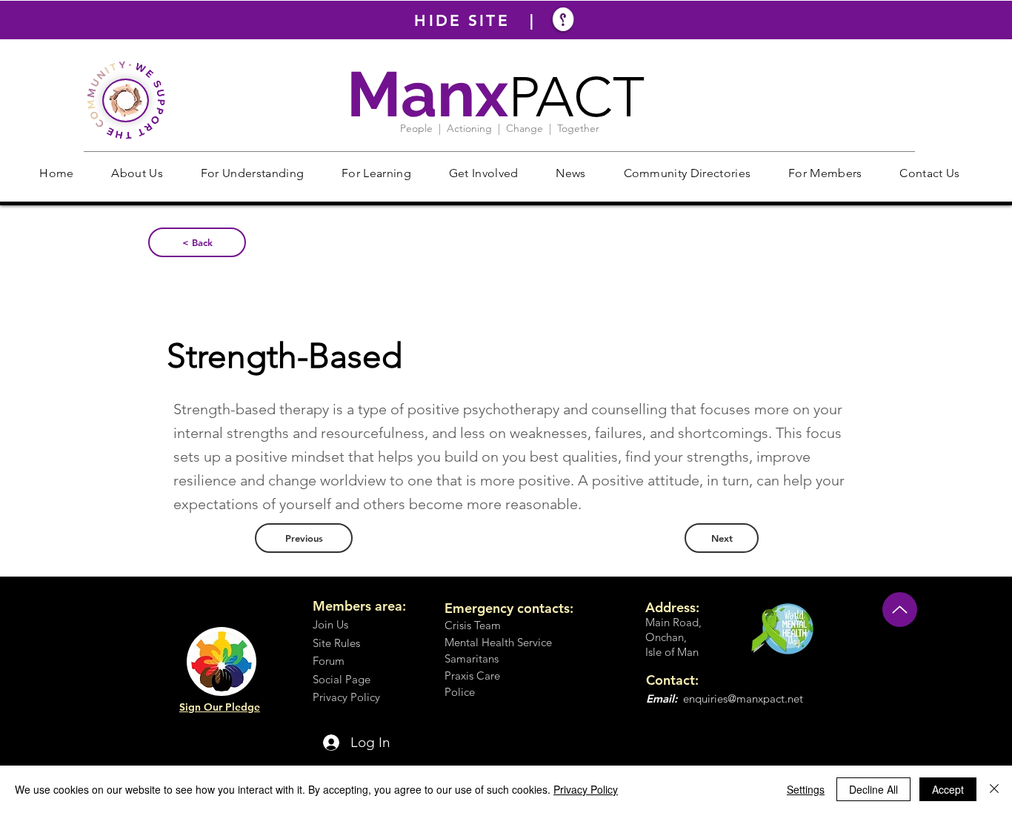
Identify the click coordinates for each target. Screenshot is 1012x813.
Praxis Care (472, 675)
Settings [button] (806, 789)
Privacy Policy (585, 789)
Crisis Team (473, 625)
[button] (137, 173)
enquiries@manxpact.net (743, 698)
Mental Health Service (498, 642)
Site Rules (336, 643)
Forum (328, 661)
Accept (948, 789)
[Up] (899, 609)
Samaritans (472, 658)
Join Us (330, 624)
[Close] (994, 789)
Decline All (873, 789)
